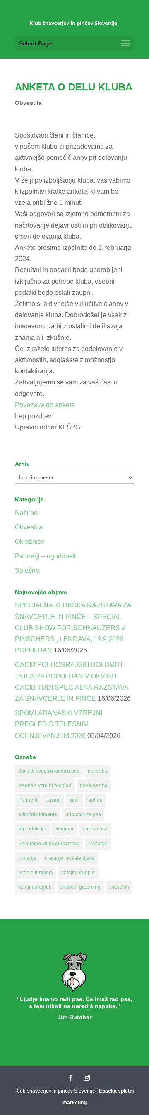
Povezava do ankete (45, 404)
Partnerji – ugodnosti (45, 556)
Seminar (64, 829)
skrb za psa (95, 829)
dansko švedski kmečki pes (48, 771)
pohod (95, 800)
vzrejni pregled (35, 887)
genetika (97, 771)
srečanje (98, 844)
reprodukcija (32, 829)
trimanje (27, 858)
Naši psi (27, 512)
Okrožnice (30, 541)
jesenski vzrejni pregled (45, 785)
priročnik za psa (83, 814)
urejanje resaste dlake (70, 858)
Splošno (27, 570)
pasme (53, 800)
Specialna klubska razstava (49, 844)
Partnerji (27, 800)
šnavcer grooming (80, 887)
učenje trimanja (35, 872)
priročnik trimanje (37, 814)
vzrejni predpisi (78, 872)
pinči (74, 800)
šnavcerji (119, 887)
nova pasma (94, 785)
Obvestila (28, 103)
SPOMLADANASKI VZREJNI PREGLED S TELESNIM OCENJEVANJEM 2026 (58, 724)
